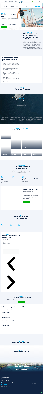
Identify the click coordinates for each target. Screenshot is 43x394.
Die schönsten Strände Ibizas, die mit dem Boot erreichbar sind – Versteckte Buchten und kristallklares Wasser (37, 357)
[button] (11, 264)
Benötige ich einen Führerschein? (7, 309)
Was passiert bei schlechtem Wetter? (7, 322)
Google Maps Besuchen (6, 382)
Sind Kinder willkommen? (5, 325)
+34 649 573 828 (5, 384)
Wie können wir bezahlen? (6, 328)
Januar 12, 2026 (35, 354)
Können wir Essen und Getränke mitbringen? (8, 320)
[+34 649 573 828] (1, 384)
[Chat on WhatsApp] (41, 392)
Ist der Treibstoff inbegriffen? (6, 312)
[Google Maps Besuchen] (1, 382)
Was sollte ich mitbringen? (6, 317)
